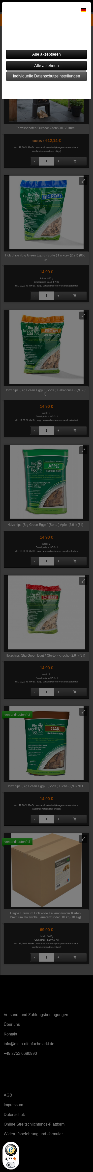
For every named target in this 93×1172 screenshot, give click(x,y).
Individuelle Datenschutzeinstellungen (46, 76)
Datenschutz (60, 88)
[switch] (10, 1165)
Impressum (32, 88)
